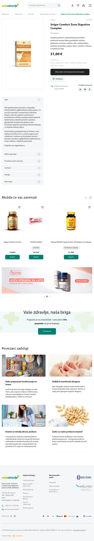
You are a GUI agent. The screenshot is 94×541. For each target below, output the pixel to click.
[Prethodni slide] (86, 198)
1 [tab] (44, 296)
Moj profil (52, 482)
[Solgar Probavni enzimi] (12, 221)
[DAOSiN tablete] (36, 221)
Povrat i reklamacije (27, 503)
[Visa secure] (77, 516)
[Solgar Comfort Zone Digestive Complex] (84, 477)
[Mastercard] (48, 516)
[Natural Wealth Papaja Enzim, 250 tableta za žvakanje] (71, 221)
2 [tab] (47, 296)
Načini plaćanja (28, 490)
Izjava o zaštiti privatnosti (28, 485)
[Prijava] (72, 5)
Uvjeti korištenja (28, 480)
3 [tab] (50, 296)
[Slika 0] (22, 54)
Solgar (52, 20)
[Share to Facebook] (89, 89)
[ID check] (69, 516)
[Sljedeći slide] (90, 198)
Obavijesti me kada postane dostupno (70, 72)
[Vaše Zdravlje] (10, 5)
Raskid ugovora (28, 508)
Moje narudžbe (54, 486)
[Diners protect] (80, 516)
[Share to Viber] (85, 89)
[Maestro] (43, 516)
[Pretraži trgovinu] (58, 5)
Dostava (26, 493)
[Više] (47, 280)
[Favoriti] (78, 5)
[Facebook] (11, 516)
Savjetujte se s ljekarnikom (54, 491)
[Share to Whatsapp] (80, 89)
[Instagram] (14, 516)
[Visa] (53, 516)
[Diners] (59, 516)
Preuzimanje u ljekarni (28, 498)
